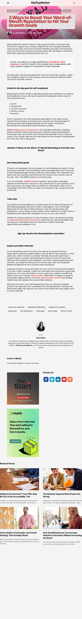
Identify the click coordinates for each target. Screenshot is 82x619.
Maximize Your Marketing (52, 11)
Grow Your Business (34, 11)
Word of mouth (66, 311)
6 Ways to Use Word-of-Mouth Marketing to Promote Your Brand (45, 149)
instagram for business (57, 307)
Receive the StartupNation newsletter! (45, 233)
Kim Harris (41, 338)
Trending (67, 11)
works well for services (51, 278)
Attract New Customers (16, 11)
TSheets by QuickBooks (24, 345)
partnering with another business (23, 220)
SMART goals (30, 181)
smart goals (40, 311)
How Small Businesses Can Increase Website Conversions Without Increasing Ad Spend (62, 535)
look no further (37, 275)
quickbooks (12, 311)
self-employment (26, 311)
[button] (8, 3)
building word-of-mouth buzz (25, 130)
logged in (20, 363)
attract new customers (16, 307)
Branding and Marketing (36, 307)
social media (52, 311)
